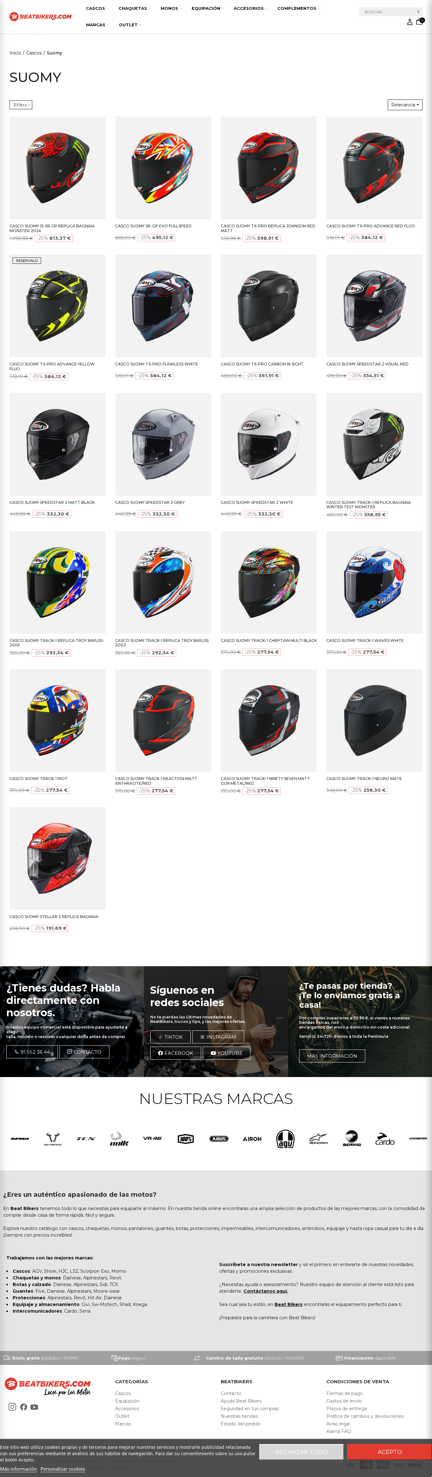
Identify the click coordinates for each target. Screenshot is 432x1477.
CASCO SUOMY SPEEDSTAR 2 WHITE (257, 502)
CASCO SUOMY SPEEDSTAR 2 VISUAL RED (367, 364)
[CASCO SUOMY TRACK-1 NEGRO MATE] (374, 720)
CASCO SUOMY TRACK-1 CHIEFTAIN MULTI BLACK (269, 640)
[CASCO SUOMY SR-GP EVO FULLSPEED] (163, 167)
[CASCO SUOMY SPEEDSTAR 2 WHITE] (268, 444)
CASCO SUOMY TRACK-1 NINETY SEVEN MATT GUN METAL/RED (265, 781)
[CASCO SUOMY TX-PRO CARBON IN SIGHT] (268, 306)
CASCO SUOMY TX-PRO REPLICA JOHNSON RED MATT (268, 228)
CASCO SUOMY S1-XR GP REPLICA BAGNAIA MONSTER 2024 (52, 228)
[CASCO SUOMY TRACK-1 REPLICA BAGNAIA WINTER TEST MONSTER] (374, 444)
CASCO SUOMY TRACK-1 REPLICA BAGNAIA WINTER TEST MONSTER (368, 505)
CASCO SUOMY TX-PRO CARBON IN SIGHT (262, 364)
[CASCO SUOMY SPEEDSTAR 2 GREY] (163, 444)
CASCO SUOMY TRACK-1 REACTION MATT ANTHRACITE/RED (156, 781)
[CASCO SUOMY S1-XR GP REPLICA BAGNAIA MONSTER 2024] (57, 167)
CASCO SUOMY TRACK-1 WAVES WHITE (365, 640)
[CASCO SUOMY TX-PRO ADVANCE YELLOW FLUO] (57, 306)
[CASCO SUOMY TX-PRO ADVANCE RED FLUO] (374, 167)
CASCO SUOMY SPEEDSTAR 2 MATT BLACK (52, 502)
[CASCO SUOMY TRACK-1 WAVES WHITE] (374, 582)
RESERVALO (27, 260)
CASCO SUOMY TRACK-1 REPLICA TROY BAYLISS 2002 (162, 643)
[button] (32, 1051)
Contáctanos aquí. (266, 1291)
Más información (18, 1469)
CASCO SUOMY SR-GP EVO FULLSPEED (153, 226)
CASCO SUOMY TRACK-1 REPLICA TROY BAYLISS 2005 (56, 643)
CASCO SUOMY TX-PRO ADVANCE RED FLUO (370, 226)
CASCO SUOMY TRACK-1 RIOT (38, 778)
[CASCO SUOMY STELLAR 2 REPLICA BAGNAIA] (57, 858)
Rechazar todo (301, 1451)
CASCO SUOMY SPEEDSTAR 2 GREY (150, 502)
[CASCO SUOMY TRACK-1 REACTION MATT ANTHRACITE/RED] (163, 720)
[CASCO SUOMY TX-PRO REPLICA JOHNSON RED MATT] (268, 167)
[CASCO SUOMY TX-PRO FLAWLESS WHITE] (163, 306)
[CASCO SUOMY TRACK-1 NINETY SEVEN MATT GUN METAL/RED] (268, 720)
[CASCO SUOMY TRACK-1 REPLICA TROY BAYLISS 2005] (57, 582)
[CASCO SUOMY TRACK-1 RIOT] (57, 720)
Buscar (419, 11)
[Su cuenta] (410, 22)
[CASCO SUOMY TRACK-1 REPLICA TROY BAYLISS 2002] (163, 582)
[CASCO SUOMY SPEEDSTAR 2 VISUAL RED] (374, 306)
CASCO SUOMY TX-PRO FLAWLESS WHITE (156, 364)
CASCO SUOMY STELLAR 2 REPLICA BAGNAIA (53, 916)
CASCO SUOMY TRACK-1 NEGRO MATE (364, 778)
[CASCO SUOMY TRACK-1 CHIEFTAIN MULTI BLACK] (268, 582)
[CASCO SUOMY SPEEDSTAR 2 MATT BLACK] (57, 444)
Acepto (390, 1451)
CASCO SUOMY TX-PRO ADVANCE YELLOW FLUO (52, 366)
